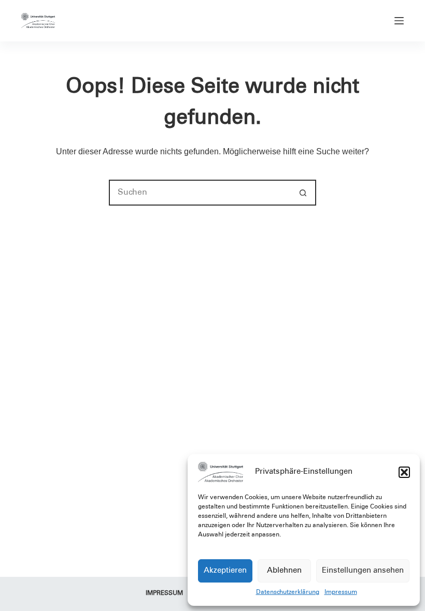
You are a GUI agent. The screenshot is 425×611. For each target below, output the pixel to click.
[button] (404, 472)
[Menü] (399, 20)
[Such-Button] (303, 193)
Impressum (340, 592)
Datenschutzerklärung (287, 592)
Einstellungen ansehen (363, 571)
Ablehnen (284, 571)
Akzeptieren (225, 571)
